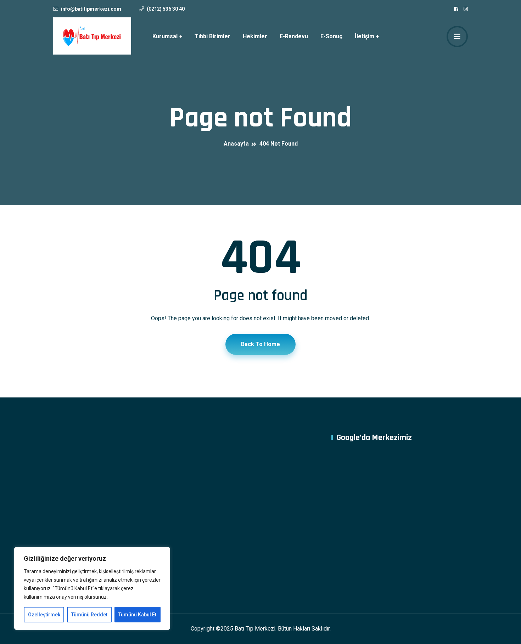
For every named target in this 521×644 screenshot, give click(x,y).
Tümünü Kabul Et (137, 614)
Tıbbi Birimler (212, 36)
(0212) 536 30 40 (166, 9)
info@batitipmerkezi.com (91, 9)
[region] (92, 588)
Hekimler (255, 36)
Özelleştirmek (44, 614)
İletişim (364, 36)
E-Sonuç (331, 36)
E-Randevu (294, 36)
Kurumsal (165, 36)
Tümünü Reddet (89, 614)
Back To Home (260, 344)
